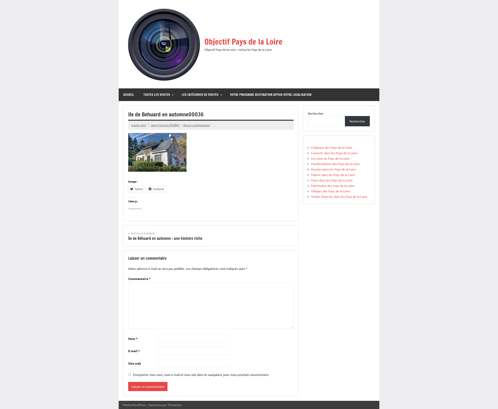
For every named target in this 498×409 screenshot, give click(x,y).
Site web (134, 363)
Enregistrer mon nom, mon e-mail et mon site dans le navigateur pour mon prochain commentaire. (201, 374)
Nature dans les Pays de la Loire (333, 175)
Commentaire (139, 279)
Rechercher (316, 113)
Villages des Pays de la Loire (330, 191)
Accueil (128, 94)
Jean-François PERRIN (164, 125)
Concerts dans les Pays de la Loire (334, 153)
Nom (133, 339)
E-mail (134, 351)
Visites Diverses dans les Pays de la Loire (339, 196)
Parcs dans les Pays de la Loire (332, 180)
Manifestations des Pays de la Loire (335, 164)
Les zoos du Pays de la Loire (330, 158)
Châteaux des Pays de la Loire (331, 147)
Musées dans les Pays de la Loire (333, 169)
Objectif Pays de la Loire (243, 41)
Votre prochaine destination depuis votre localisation (270, 94)
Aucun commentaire (196, 125)
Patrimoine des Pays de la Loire (332, 185)
